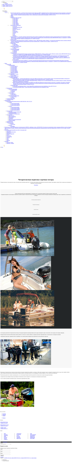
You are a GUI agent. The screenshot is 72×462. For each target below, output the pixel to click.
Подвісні (10, 125)
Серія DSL (15, 51)
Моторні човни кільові (15, 49)
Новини (4, 417)
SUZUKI (5, 437)
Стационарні (11, 123)
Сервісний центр (10, 121)
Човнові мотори (14, 52)
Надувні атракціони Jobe (17, 27)
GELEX (5, 438)
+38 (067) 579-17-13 (3, 428)
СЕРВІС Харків (3, 427)
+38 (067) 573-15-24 (3, 423)
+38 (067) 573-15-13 (3, 425)
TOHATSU (6, 435)
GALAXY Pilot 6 (14, 67)
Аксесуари (15, 26)
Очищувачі (11, 118)
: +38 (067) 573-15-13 (7, 5)
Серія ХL (14, 48)
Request (2, 455)
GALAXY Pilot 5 (14, 68)
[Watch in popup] (27, 255)
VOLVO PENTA (33, 434)
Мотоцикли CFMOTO (15, 42)
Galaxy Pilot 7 (15, 21)
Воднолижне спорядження (16, 25)
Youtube (4, 415)
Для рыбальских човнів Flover (14, 113)
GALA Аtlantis (13, 75)
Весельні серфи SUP (16, 29)
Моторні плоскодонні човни (16, 46)
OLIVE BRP (32, 438)
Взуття (8, 134)
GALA (18, 435)
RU (2, 147)
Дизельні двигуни (10, 122)
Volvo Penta (13, 124)
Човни (6, 63)
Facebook (4, 413)
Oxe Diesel (13, 126)
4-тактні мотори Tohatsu (15, 108)
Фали (14, 34)
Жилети (14, 32)
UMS (31, 433)
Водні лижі (9, 135)
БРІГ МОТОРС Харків (4, 424)
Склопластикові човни (11, 98)
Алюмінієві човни (10, 99)
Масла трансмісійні (12, 116)
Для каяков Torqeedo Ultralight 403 (15, 111)
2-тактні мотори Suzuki (15, 103)
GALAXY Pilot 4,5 (14, 66)
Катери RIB (9, 64)
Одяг (14, 33)
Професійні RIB (12, 65)
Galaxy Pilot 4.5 (16, 18)
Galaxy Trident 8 (16, 24)
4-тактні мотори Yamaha (15, 109)
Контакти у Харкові (10, 143)
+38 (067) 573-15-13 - (18, 457)
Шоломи (14, 35)
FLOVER (18, 436)
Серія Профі (15, 44)
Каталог (6, 11)
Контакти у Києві (10, 142)
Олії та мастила (16, 59)
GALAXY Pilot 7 (14, 69)
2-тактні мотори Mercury (15, 105)
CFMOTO (5, 439)
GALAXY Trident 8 (14, 71)
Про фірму (6, 141)
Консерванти (11, 117)
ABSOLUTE (32, 436)
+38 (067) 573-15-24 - (8, 457)
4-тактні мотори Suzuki (15, 107)
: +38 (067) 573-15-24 (7, 4)
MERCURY (19, 438)
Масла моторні (11, 115)
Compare (1, 456)
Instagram (4, 414)
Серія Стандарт (16, 45)
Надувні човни (9, 88)
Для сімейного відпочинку (13, 76)
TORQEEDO (19, 433)
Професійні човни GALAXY (16, 17)
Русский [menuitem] (6, 3)
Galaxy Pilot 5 (15, 19)
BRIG (12, 15)
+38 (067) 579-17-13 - (30, 457)
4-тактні (10, 106)
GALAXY (6, 434)
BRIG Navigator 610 (14, 72)
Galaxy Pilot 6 (15, 20)
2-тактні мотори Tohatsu (15, 104)
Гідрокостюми (15, 31)
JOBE (5, 436)
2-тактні (10, 102)
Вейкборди (15, 28)
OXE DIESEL (32, 435)
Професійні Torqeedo (12, 112)
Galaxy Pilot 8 (15, 22)
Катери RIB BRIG (14, 77)
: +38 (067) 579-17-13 (7, 6)
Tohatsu (12, 16)
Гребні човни (13, 43)
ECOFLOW (19, 434)
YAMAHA (18, 437)
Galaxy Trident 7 (16, 23)
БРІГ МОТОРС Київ (4, 422)
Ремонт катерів (13, 39)
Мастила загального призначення (15, 119)
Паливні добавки (12, 120)
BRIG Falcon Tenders (14, 74)
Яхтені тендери (11, 73)
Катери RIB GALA (14, 85)
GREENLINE (32, 437)
